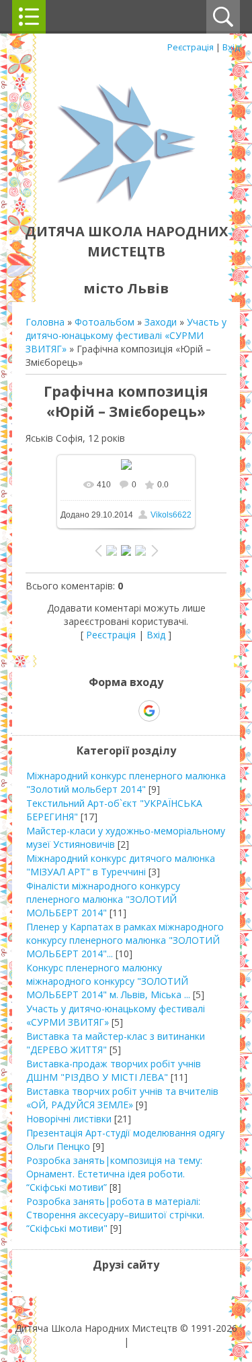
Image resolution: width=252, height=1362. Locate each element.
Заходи (160, 321)
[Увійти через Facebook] (126, 711)
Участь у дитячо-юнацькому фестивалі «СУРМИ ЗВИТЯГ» (126, 335)
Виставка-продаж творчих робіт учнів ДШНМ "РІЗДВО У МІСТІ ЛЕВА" (113, 1070)
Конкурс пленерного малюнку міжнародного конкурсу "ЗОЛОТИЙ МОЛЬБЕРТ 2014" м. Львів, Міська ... (108, 981)
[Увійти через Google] (149, 711)
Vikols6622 (171, 515)
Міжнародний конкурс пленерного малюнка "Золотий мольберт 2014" (126, 782)
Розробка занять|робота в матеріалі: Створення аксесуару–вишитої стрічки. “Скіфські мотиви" (115, 1214)
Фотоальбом (104, 321)
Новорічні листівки (69, 1118)
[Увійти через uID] (103, 711)
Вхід (231, 47)
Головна (45, 321)
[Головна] (126, 201)
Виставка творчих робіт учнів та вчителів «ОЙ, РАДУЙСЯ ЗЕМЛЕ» (122, 1098)
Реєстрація (190, 47)
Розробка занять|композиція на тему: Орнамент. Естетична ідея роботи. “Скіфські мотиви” (114, 1174)
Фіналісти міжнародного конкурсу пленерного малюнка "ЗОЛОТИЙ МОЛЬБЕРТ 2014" (103, 899)
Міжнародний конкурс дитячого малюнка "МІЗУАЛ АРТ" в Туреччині (120, 865)
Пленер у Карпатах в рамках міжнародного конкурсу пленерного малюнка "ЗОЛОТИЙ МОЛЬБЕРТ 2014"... (125, 940)
